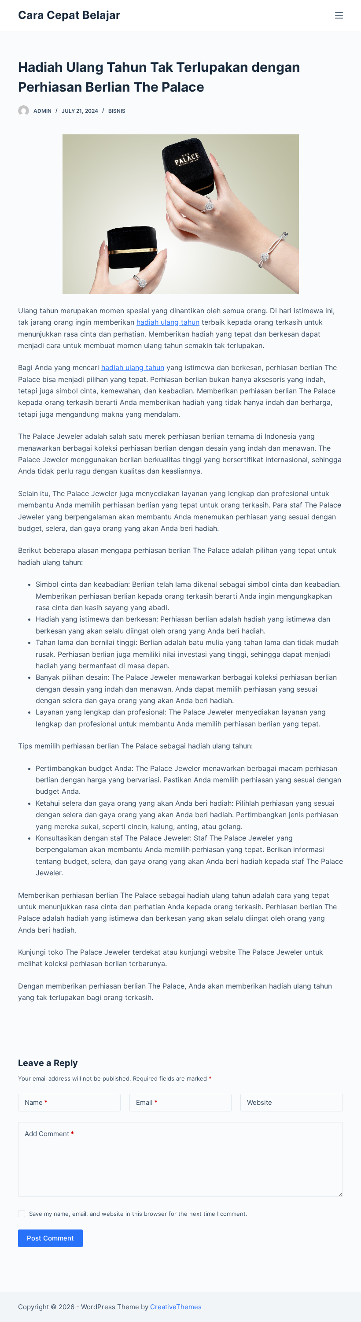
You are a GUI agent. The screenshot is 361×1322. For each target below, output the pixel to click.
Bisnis (116, 110)
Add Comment (49, 1133)
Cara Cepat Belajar (69, 15)
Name (36, 1102)
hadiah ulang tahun (167, 322)
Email (147, 1102)
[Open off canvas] (339, 15)
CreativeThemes (176, 1307)
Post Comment (50, 1238)
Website (259, 1102)
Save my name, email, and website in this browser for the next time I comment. (138, 1213)
